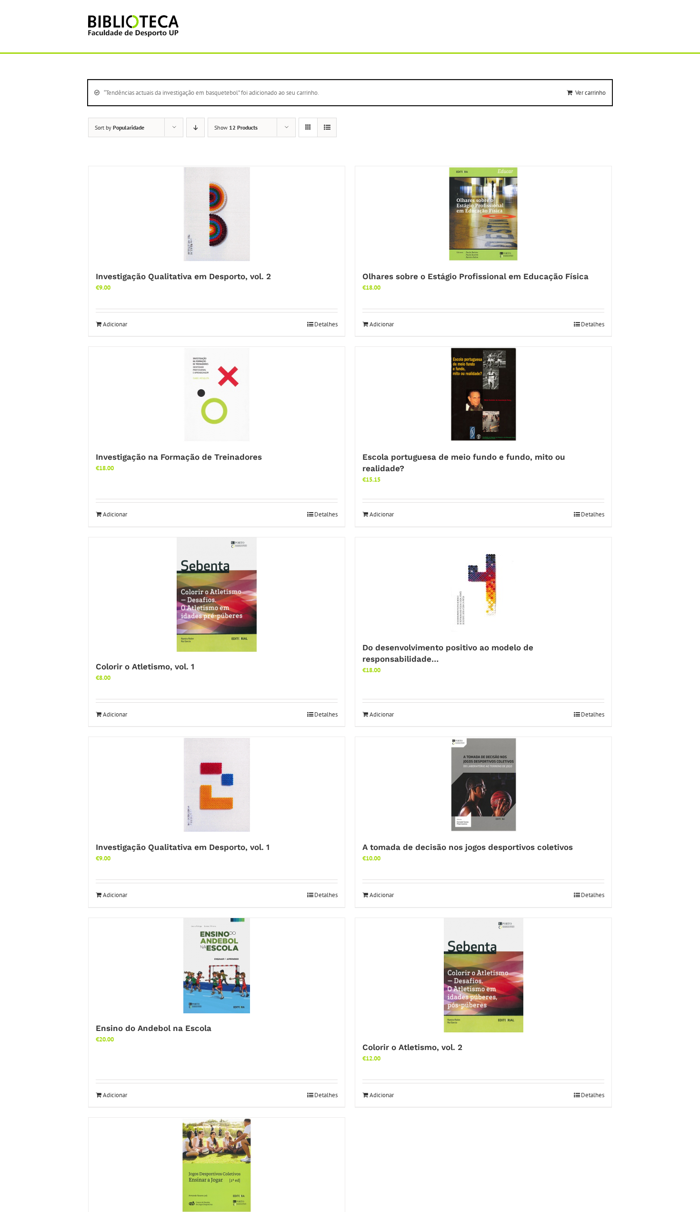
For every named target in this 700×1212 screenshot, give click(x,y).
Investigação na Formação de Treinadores (179, 457)
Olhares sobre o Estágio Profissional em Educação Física (475, 276)
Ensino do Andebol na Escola (153, 1028)
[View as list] (327, 127)
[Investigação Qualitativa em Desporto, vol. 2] (217, 214)
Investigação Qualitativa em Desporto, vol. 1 (183, 847)
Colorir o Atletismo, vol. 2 (412, 1047)
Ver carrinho (590, 93)
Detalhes (326, 324)
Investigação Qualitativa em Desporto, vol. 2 (183, 276)
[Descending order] (195, 127)
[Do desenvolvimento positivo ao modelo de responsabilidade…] (483, 585)
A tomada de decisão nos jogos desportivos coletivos (467, 847)
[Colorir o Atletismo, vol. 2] (483, 975)
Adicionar (115, 324)
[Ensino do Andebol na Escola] (217, 965)
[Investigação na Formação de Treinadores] (217, 394)
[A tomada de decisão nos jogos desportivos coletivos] (483, 784)
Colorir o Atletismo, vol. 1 (145, 666)
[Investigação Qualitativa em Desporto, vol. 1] (217, 784)
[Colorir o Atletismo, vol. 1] (217, 594)
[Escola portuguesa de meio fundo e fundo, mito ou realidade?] (483, 394)
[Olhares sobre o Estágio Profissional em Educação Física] (483, 214)
